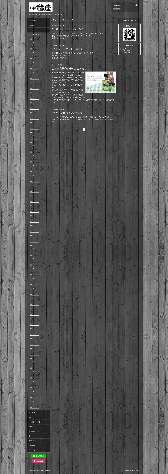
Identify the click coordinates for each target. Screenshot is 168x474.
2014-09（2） (34, 321)
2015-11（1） (34, 275)
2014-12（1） (34, 311)
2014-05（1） (34, 335)
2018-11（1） (34, 198)
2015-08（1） (34, 285)
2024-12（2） (34, 79)
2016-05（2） (34, 255)
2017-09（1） (34, 225)
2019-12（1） (34, 172)
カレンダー (32, 412)
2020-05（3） (34, 158)
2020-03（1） (34, 165)
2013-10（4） (34, 358)
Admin (137, 470)
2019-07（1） (34, 185)
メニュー (31, 30)
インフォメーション (35, 34)
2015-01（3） (34, 308)
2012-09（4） (34, 401)
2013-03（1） (34, 381)
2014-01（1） (34, 348)
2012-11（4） (34, 394)
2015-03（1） (34, 301)
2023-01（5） (34, 109)
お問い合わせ (33, 445)
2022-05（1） (34, 119)
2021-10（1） (34, 138)
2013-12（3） (34, 351)
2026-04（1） (34, 45)
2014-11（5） (34, 315)
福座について (33, 426)
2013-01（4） (34, 388)
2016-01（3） (34, 268)
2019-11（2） (34, 175)
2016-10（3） (34, 245)
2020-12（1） (34, 148)
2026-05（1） (34, 42)
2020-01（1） (34, 168)
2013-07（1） (34, 368)
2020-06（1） (34, 155)
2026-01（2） (34, 49)
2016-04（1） (34, 258)
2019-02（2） (34, 192)
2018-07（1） (34, 208)
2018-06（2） (34, 212)
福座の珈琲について (35, 431)
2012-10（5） (34, 398)
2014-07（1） (34, 328)
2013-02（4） (34, 384)
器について (32, 436)
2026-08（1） (34, 39)
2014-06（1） (34, 331)
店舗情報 (31, 25)
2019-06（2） (34, 188)
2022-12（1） (34, 112)
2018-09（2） (34, 202)
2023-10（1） (34, 102)
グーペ (132, 470)
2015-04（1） (34, 298)
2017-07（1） (34, 232)
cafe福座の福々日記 (34, 422)
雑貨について (33, 440)
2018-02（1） (34, 218)
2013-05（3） (34, 374)
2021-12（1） (34, 132)
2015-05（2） (34, 295)
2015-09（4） (34, 281)
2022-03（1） (34, 122)
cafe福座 (35, 470)
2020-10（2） (34, 152)
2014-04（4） (34, 338)
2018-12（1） (34, 195)
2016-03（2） (34, 261)
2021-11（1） (34, 135)
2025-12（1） (34, 52)
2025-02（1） (34, 72)
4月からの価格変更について (67, 113)
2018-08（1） (34, 205)
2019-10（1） (34, 178)
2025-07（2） (34, 59)
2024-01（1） (34, 95)
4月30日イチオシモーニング (67, 49)
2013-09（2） (34, 361)
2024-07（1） (34, 89)
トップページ (33, 20)
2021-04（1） (34, 142)
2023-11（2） (34, 99)
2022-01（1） (34, 128)
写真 (30, 417)
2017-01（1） (34, 238)
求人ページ (32, 450)
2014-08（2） (34, 325)
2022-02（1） (34, 125)
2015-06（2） (34, 291)
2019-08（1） (34, 182)
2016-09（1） (34, 248)
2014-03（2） (34, 341)
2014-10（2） (34, 318)
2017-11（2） (34, 222)
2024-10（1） (34, 82)
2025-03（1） (34, 69)
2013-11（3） (34, 354)
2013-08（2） (34, 364)
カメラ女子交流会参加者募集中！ (70, 68)
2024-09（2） (34, 85)
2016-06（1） (34, 251)
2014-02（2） (34, 344)
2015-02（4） (34, 305)
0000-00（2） (34, 408)
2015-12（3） (34, 271)
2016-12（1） (34, 241)
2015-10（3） (34, 278)
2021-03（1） (34, 145)
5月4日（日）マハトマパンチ (68, 29)
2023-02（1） (34, 105)
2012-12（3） (34, 391)
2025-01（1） (34, 75)
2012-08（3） (34, 404)
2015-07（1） (34, 288)
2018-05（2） (34, 215)
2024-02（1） (34, 92)
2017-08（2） (34, 228)
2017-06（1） (34, 235)
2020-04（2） (34, 162)
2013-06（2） (34, 371)
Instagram (38, 461)
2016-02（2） (34, 265)
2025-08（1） (34, 55)
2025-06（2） (34, 62)
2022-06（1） (34, 115)
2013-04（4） (34, 378)
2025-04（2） (34, 65)
